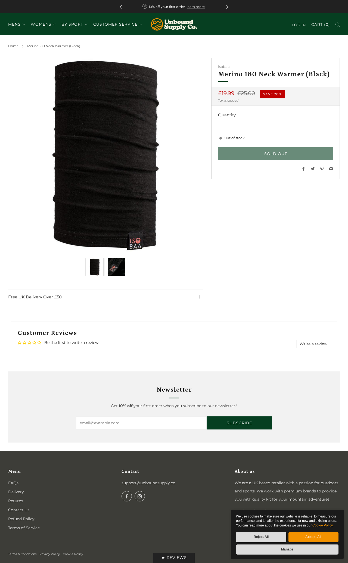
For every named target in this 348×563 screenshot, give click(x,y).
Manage (287, 549)
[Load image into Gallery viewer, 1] (95, 267)
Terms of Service (24, 527)
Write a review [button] (313, 343)
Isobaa (224, 67)
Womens (41, 24)
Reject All (261, 537)
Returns (15, 500)
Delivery (16, 491)
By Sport (72, 24)
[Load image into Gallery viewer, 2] (117, 267)
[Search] (337, 24)
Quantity (227, 114)
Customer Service (115, 24)
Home (13, 46)
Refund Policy (21, 518)
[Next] (227, 6)
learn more (196, 7)
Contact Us (18, 509)
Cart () (320, 24)
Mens (14, 24)
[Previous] (121, 6)
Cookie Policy (322, 525)
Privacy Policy (49, 554)
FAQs (13, 482)
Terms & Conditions (22, 554)
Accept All (313, 537)
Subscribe (239, 422)
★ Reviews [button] (174, 557)
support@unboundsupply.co (148, 482)
